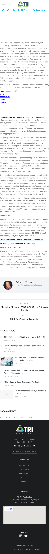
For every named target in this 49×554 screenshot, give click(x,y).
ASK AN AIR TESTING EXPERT (26, 451)
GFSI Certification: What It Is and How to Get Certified (26, 337)
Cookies (36, 549)
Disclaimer (15, 549)
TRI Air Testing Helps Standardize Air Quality (22, 382)
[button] (3, 4)
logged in (14, 417)
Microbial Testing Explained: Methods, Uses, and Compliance (30, 358)
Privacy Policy (26, 549)
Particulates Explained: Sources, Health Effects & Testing (24, 347)
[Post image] (1, 337)
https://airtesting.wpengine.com (29, 285)
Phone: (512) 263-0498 (24, 446)
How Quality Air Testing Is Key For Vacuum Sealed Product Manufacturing (24, 371)
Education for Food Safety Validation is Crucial (30, 392)
